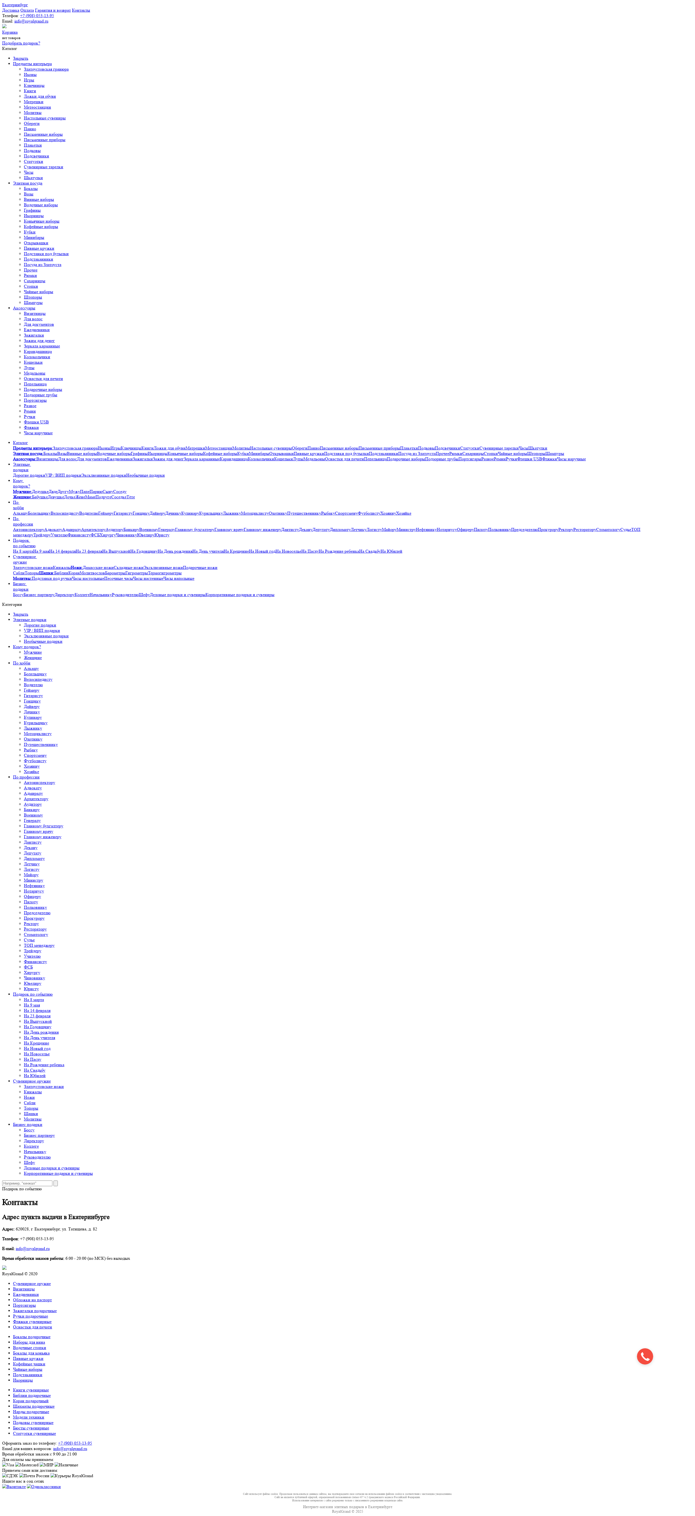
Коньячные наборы (41, 221)
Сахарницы (34, 280)
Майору (389, 529)
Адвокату (53, 529)
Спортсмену (346, 513)
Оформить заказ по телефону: (29, 1443)
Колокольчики (37, 356)
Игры (29, 80)
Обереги (32, 123)
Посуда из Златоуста (42, 264)
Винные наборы (39, 199)
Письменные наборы (43, 134)
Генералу (166, 529)
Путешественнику (304, 513)
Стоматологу (608, 529)
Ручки (29, 416)
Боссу (18, 594)
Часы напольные (178, 578)
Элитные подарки (22, 467)
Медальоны (34, 373)
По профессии (23, 521)
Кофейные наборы (41, 226)
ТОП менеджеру (39, 945)
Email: (7, 21)
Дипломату (340, 529)
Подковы (32, 150)
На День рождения (175, 551)
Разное (30, 405)
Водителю (88, 513)
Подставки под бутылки (46, 253)
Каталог (20, 442)
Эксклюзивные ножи (163, 567)
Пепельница (35, 384)
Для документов (39, 324)
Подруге (103, 496)
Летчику (359, 529)
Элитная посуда (27, 183)
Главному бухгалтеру (194, 529)
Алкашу (20, 513)
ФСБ (95, 534)
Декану (305, 529)
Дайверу (157, 513)
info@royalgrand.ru (31, 21)
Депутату (321, 529)
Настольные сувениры (45, 118)
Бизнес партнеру (39, 594)
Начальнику (101, 594)
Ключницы (34, 85)
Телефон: (10, 15)
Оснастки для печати (43, 378)
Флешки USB (36, 422)
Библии (61, 572)
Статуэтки (33, 161)
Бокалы (31, 188)
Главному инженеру (262, 529)
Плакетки (33, 145)
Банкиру (131, 529)
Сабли (19, 572)
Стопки (31, 286)
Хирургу (108, 534)
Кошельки (33, 362)
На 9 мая (41, 551)
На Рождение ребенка (339, 551)
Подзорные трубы (40, 394)
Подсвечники (36, 156)
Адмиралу (71, 529)
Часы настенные (148, 578)
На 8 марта (23, 551)
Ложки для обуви (40, 96)
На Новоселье (288, 551)
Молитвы (33, 112)
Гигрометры (136, 572)
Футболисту (369, 513)
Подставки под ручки (52, 578)
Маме (90, 496)
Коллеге (82, 594)
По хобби (18, 505)
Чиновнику (126, 534)
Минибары (34, 237)
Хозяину (388, 513)
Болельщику (39, 513)
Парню (96, 491)
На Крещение (236, 551)
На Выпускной (116, 551)
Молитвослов (92, 572)
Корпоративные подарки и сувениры (240, 594)
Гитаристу (123, 513)
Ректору (565, 529)
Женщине (33, 657)
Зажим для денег (39, 340)
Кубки (30, 232)
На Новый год (262, 551)
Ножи (29, 1097)
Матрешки (33, 101)
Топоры (32, 572)
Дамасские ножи (98, 567)
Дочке (69, 496)
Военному (148, 529)
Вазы (28, 194)
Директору (65, 594)
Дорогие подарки (29, 475)
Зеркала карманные (42, 346)
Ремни (30, 411)
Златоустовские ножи (33, 567)
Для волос (33, 318)
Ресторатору (584, 529)
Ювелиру (145, 534)
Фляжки (31, 427)
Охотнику (278, 513)
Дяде (53, 491)
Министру (406, 529)
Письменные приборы (44, 139)
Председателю (524, 529)
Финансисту (79, 534)
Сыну (108, 491)
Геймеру (106, 513)
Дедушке (40, 491)
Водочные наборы (41, 204)
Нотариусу (447, 529)
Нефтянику (426, 529)
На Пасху (310, 551)
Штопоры (33, 297)
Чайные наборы (38, 291)
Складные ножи (129, 567)
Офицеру (465, 529)
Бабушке (40, 496)
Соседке (119, 496)
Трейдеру (42, 534)
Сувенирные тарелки (43, 166)
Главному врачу (229, 529)
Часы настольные (88, 578)
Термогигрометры (165, 572)
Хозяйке (403, 513)
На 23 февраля (89, 551)
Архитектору (93, 529)
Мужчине (33, 652)
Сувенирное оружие (25, 559)
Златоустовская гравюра (46, 69)
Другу (63, 491)
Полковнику (499, 529)
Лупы (29, 367)
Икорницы (34, 215)
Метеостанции (37, 107)
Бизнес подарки (21, 586)
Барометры (115, 572)
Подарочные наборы (43, 389)
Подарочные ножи (200, 567)
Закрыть (20, 58)
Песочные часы (118, 578)
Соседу (120, 491)
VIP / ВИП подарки (63, 475)
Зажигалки (34, 335)
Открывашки (36, 242)
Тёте (131, 496)
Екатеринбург (15, 4)
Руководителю (125, 594)
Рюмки (30, 275)
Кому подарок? (21, 483)
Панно (30, 128)
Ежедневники (37, 329)
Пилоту (481, 529)
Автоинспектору (28, 529)
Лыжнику (232, 513)
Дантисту (290, 529)
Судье (625, 529)
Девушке (56, 496)
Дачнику (173, 513)
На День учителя (208, 551)
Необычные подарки (145, 475)
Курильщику (211, 513)
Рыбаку (328, 513)
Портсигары (35, 400)
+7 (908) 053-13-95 (37, 15)
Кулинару (190, 513)
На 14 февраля (62, 551)
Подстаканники (38, 259)
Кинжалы (62, 567)
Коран (74, 572)
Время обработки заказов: (26, 1454)
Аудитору (115, 529)
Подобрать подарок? (21, 43)
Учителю (59, 534)
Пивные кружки (39, 248)
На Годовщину (144, 551)
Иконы (30, 74)
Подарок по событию (24, 543)
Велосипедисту (65, 513)
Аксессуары (24, 308)
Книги (30, 90)
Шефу (144, 594)
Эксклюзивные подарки (103, 475)
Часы (28, 172)
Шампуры (33, 302)
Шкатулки (33, 177)
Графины (32, 210)
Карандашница (38, 351)
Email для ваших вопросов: (27, 1448)
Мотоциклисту (255, 513)
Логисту (374, 529)
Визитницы (35, 313)
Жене (80, 496)
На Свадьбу (370, 551)
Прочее (30, 270)
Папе (85, 491)
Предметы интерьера (32, 63)
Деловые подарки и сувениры (178, 594)
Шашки (31, 1113)
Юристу (161, 534)
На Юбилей (391, 551)
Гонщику (141, 513)
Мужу (74, 491)
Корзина (10, 32)
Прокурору (548, 529)
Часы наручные (38, 432)
